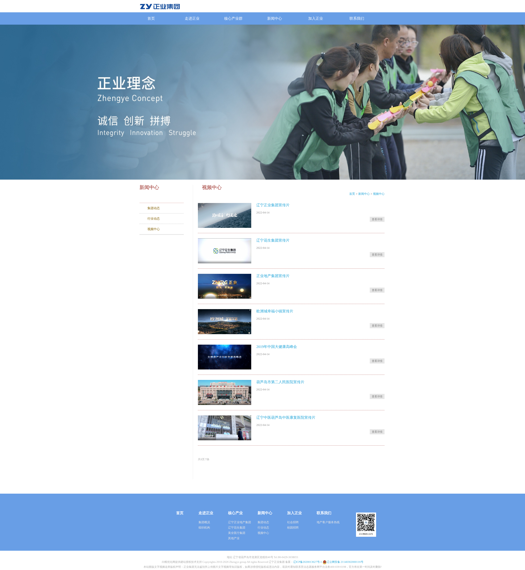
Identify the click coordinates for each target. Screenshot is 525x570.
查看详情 (377, 219)
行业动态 (263, 527)
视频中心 (379, 193)
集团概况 (204, 522)
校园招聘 (293, 527)
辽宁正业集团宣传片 (273, 205)
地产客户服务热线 (328, 522)
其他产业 (234, 538)
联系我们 (356, 18)
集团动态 (263, 522)
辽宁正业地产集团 (239, 522)
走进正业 (192, 18)
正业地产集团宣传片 (273, 276)
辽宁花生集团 (236, 527)
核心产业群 (233, 18)
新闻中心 (274, 18)
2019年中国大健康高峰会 (276, 347)
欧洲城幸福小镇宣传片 (274, 311)
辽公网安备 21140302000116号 (345, 561)
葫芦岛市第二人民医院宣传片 (280, 382)
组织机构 (204, 527)
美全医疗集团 (236, 532)
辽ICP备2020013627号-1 (307, 561)
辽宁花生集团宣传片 (273, 240)
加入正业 (315, 18)
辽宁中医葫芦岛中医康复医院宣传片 (285, 417)
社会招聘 (293, 522)
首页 (151, 18)
